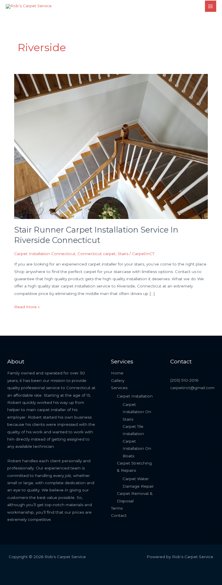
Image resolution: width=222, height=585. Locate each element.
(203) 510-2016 (184, 380)
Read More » (27, 306)
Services (119, 387)
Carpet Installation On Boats (137, 448)
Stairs (123, 253)
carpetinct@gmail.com (192, 387)
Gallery (117, 380)
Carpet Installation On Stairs (137, 411)
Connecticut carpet (96, 253)
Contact (119, 515)
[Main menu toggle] (210, 6)
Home (117, 373)
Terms (117, 508)
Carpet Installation (135, 396)
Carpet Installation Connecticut (44, 253)
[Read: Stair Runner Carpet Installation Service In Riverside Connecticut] (111, 146)
